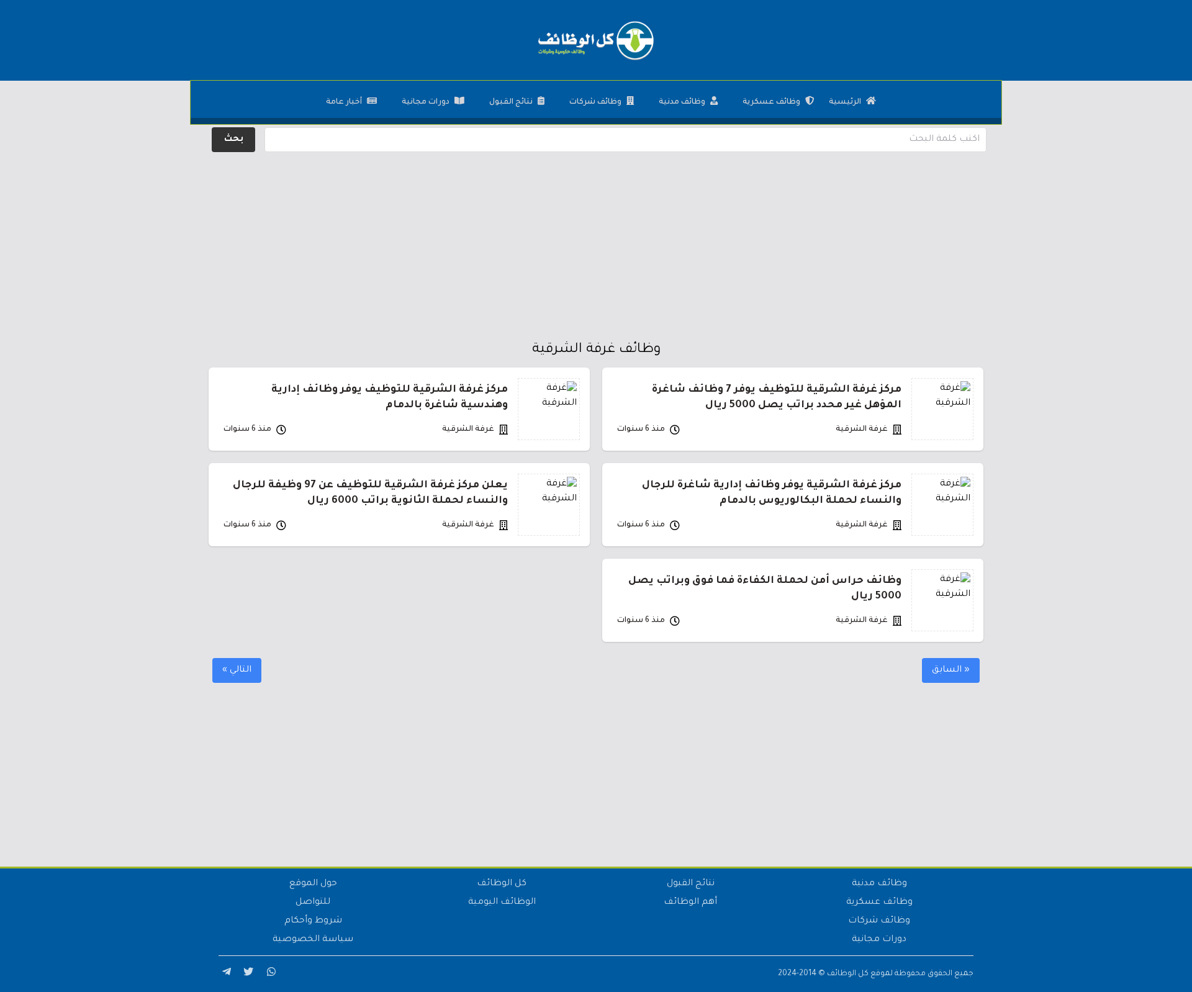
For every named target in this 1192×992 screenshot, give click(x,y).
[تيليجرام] (225, 974)
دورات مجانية (425, 102)
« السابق (951, 670)
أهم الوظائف (690, 903)
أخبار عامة (344, 102)
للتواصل (313, 903)
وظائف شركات (595, 102)
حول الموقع (313, 884)
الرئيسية (845, 102)
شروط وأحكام (313, 921)
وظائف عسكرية (771, 102)
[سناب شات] (269, 974)
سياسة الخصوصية (313, 940)
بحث (233, 140)
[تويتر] (247, 974)
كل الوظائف (501, 884)
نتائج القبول (511, 102)
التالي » (236, 670)
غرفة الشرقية (862, 429)
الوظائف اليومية (502, 903)
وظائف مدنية (682, 102)
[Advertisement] (596, 242)
